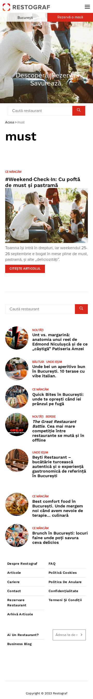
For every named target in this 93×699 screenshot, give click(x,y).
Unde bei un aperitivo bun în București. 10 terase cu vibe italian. (58, 371)
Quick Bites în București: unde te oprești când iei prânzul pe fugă (58, 399)
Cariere (13, 582)
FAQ (52, 564)
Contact (14, 591)
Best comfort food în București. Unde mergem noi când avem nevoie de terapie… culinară (57, 508)
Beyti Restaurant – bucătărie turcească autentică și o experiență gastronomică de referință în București (59, 466)
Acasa (9, 122)
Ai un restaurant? (23, 635)
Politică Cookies (63, 573)
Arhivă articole (20, 614)
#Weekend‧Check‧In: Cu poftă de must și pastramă (42, 182)
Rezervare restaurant (16, 602)
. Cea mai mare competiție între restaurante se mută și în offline (58, 431)
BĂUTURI (38, 361)
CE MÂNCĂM (13, 171)
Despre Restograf (22, 564)
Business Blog (19, 644)
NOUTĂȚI (38, 330)
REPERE (51, 416)
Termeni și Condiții (65, 600)
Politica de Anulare (65, 582)
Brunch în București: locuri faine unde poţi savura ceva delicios (60, 538)
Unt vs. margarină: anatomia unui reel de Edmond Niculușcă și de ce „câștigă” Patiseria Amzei (60, 341)
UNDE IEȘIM (54, 361)
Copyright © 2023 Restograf (46, 693)
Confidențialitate (64, 591)
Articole (14, 573)
